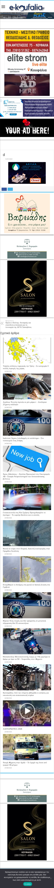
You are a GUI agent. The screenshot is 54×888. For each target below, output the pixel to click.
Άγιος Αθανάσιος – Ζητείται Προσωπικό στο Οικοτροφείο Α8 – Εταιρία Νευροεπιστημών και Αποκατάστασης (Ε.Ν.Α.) (26, 476)
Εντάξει (28, 884)
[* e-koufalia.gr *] (27, 7)
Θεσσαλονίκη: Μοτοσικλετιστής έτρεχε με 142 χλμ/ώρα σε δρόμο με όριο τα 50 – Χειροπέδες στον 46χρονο (26, 658)
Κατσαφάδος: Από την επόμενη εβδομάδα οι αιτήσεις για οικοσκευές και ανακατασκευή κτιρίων (26, 694)
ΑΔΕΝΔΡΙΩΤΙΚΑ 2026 (12, 729)
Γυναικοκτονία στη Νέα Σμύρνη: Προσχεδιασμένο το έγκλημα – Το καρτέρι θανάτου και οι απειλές (24, 513)
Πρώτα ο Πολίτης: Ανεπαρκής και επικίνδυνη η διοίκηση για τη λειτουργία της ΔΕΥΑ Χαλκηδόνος (19, 324)
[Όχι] (50, 878)
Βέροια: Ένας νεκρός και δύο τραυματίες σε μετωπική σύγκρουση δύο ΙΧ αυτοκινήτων (24, 622)
